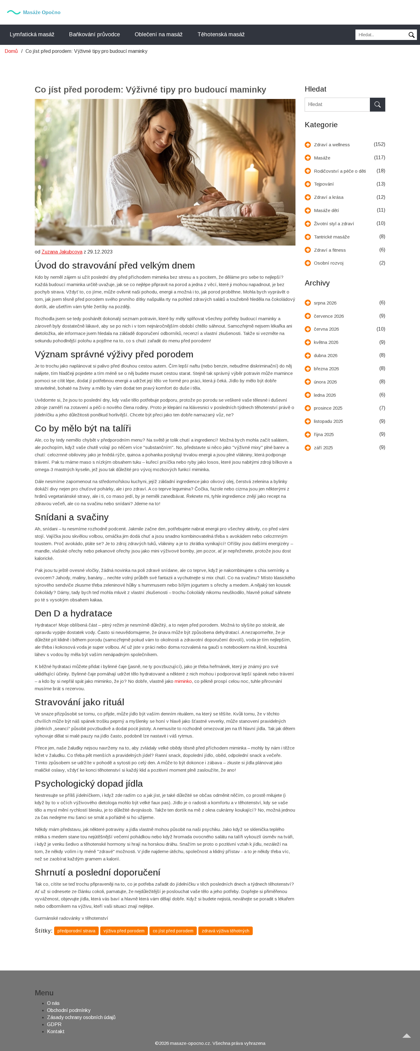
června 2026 (326, 329)
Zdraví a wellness (332, 144)
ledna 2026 (325, 395)
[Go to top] (409, 1040)
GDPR (54, 1024)
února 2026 (325, 381)
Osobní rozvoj (328, 263)
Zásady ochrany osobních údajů (81, 1017)
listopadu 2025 (328, 421)
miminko (183, 681)
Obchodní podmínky (68, 1010)
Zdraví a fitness (330, 250)
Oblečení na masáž (159, 34)
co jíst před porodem (173, 930)
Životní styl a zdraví (334, 223)
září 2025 (323, 447)
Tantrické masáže (332, 236)
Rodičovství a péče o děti (340, 171)
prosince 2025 (328, 408)
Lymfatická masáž (32, 34)
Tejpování (324, 184)
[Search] (377, 105)
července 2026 (329, 316)
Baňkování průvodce (94, 34)
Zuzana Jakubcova (62, 251)
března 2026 (326, 368)
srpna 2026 (325, 302)
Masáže (322, 157)
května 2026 (326, 342)
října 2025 (324, 434)
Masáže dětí (326, 210)
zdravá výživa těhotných (225, 930)
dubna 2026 (325, 355)
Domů (11, 51)
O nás (53, 1003)
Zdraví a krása (328, 197)
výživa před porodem (124, 930)
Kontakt (56, 1031)
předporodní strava (76, 930)
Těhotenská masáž (221, 34)
